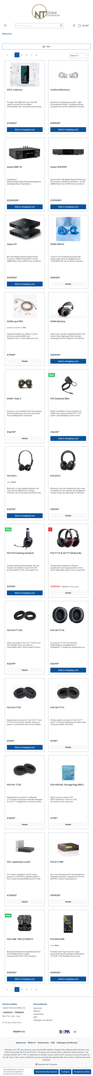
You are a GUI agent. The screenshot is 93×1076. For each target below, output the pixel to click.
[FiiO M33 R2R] (68, 924)
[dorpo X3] (25, 229)
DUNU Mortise (57, 321)
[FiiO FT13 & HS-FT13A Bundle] (68, 538)
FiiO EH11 (12, 476)
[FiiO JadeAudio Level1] (25, 847)
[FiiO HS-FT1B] (25, 692)
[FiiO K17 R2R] (68, 847)
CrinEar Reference (60, 89)
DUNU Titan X (14, 398)
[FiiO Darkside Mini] (68, 383)
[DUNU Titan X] (25, 383)
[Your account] (74, 25)
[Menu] (5, 25)
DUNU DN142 (57, 244)
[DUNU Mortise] (68, 306)
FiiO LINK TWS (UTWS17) (20, 939)
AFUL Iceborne (14, 89)
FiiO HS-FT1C (57, 707)
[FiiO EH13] (68, 461)
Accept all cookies (81, 1072)
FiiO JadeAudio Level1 (18, 862)
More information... (17, 1074)
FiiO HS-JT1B (14, 784)
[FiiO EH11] (25, 461)
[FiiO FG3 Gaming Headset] (25, 538)
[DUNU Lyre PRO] (25, 306)
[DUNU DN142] (68, 229)
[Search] (61, 25)
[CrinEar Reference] (68, 74)
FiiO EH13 (55, 476)
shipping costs (30, 1050)
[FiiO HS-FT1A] (68, 615)
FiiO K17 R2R (56, 862)
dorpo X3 (12, 244)
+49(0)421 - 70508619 (13, 1012)
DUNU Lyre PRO (15, 321)
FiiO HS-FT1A (57, 630)
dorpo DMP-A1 (14, 167)
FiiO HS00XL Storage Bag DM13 (67, 784)
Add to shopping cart (25, 129)
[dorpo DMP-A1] (25, 152)
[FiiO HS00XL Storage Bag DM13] (68, 769)
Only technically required (46, 1072)
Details (68, 284)
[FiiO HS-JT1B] (25, 769)
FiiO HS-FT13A (14, 630)
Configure (65, 1072)
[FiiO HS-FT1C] (68, 692)
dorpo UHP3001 (58, 167)
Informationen (40, 1004)
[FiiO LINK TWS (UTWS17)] (25, 924)
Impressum (37, 1008)
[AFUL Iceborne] (25, 74)
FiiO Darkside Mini (59, 398)
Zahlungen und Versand (42, 1020)
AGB (35, 1017)
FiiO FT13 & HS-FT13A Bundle (65, 553)
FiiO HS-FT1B (14, 707)
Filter (48, 46)
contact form (16, 1022)
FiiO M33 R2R (57, 939)
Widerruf (36, 1011)
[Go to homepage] (46, 11)
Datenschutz (38, 1014)
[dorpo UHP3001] (68, 152)
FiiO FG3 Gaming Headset (20, 553)
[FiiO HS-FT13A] (25, 615)
